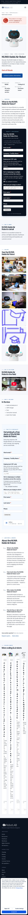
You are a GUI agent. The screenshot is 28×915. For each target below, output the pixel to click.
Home (3, 12)
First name (6, 192)
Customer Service (6, 861)
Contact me (7, 209)
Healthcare (4, 838)
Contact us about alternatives (12, 75)
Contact (4, 877)
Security (4, 859)
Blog (3, 874)
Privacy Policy (19, 888)
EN (17, 3)
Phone (5, 204)
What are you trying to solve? (12, 185)
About (3, 870)
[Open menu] (25, 7)
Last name (6, 198)
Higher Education (6, 843)
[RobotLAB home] (7, 7)
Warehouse (4, 841)
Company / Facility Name (10, 153)
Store (7, 12)
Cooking (4, 856)
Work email (6, 147)
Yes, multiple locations (11, 181)
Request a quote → (6, 636)
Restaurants (5, 836)
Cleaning (4, 852)
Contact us (17, 20)
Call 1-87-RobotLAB (17, 213)
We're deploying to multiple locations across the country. (12, 173)
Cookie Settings (19, 908)
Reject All (6, 908)
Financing (11, 3)
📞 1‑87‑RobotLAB (5, 3)
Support (14, 3)
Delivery (4, 854)
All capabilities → (6, 863)
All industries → (5, 845)
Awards (3, 872)
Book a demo (15, 636)
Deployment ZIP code (10, 159)
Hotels (3, 834)
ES (19, 3)
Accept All (14, 912)
